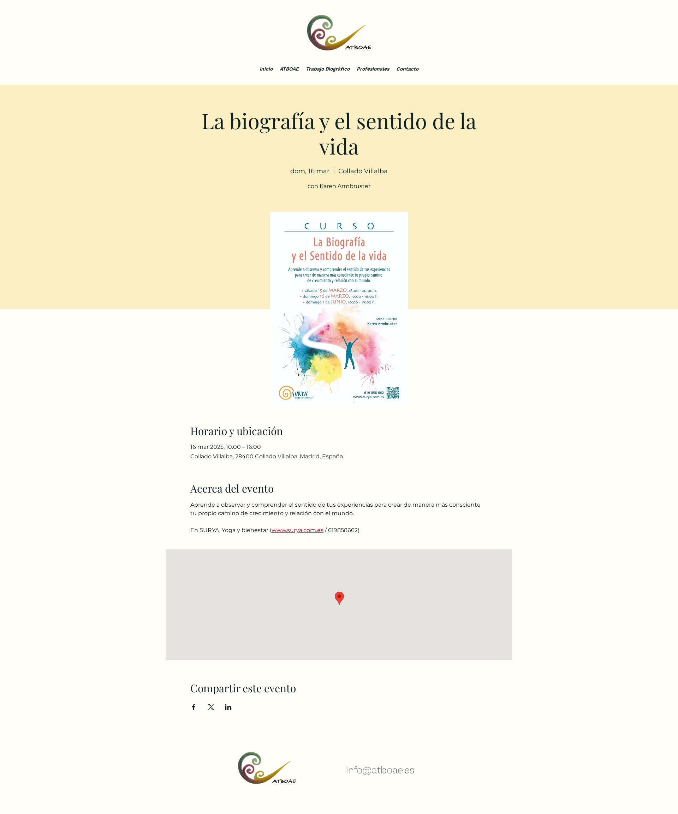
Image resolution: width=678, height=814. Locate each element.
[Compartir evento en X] (211, 707)
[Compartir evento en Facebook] (193, 707)
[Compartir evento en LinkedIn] (228, 707)
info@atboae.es (380, 770)
